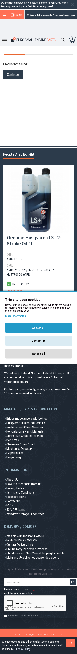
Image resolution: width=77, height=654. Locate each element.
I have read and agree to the (31, 615)
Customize (39, 340)
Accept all (38, 327)
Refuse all (38, 353)
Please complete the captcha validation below (18, 591)
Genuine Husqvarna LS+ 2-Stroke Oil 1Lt (34, 240)
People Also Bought (18, 154)
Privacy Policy (22, 649)
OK (70, 643)
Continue (13, 74)
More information (15, 315)
